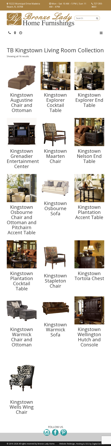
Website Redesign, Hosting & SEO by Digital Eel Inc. (81, 443)
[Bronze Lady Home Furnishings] (40, 20)
